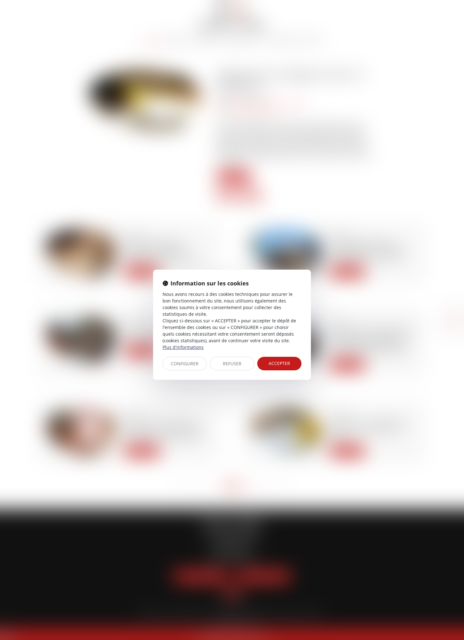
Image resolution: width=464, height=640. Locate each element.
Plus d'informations (183, 347)
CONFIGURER (185, 364)
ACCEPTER (279, 363)
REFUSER (232, 364)
